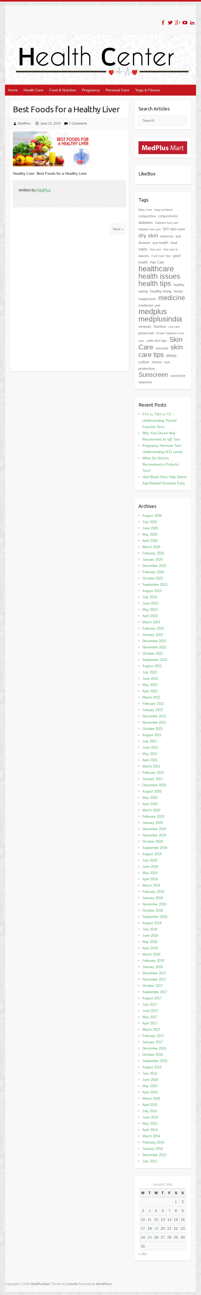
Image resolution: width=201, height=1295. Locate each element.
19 (156, 1228)
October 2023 (152, 578)
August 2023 (151, 591)
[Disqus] (69, 303)
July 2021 (149, 741)
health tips (154, 284)
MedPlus (24, 123)
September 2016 (154, 1061)
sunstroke (177, 376)
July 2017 (149, 1004)
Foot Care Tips (161, 255)
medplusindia (160, 319)
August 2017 (151, 998)
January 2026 (152, 559)
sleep (171, 355)
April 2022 (150, 691)
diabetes (145, 222)
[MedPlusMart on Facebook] (162, 22)
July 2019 (149, 860)
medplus (152, 311)
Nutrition (160, 327)
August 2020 (151, 791)
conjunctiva (147, 216)
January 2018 (152, 967)
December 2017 (154, 973)
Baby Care (145, 209)
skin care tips (160, 350)
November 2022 (154, 647)
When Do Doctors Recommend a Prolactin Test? (160, 464)
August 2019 (151, 854)
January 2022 (152, 710)
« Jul (142, 1254)
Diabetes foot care (166, 222)
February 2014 (153, 1142)
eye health (160, 243)
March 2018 (151, 954)
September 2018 (154, 917)
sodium (143, 362)
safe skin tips (157, 341)
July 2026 (149, 522)
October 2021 (152, 729)
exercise (166, 236)
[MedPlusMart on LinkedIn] (192, 22)
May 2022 (149, 685)
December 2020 (154, 785)
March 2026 (151, 547)
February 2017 (153, 1036)
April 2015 (150, 1105)
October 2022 (152, 653)
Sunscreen (153, 374)
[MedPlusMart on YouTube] (184, 22)
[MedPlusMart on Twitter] (170, 22)
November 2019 (154, 835)
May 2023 (149, 610)
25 (150, 1237)
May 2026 (149, 534)
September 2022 (154, 660)
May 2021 (149, 754)
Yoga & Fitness (147, 90)
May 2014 (149, 1124)
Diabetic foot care (149, 229)
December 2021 (154, 716)
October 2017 (152, 986)
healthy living (160, 291)
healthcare (156, 269)
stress (157, 362)
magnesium (147, 299)
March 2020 (151, 810)
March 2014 (151, 1136)
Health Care (33, 90)
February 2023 (153, 628)
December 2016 (154, 1048)
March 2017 (151, 1030)
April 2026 (150, 541)
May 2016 (149, 1086)
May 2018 (149, 942)
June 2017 (150, 1011)
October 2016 (152, 1055)
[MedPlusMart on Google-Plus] (177, 22)
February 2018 (153, 961)
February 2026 (153, 553)
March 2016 (151, 1098)
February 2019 (153, 892)
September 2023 (154, 585)
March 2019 (151, 885)
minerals (144, 327)
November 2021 (154, 722)
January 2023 (152, 635)
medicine (171, 297)
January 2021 (152, 779)
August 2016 (151, 1067)
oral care (174, 326)
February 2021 (153, 773)
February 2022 (153, 704)
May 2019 (149, 873)
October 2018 (152, 910)
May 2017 (149, 1017)
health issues (159, 276)
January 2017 (152, 1042)
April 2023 (150, 616)
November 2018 (154, 904)
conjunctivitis (168, 216)
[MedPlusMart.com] (162, 144)
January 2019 (152, 898)
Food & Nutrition (62, 90)
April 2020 (150, 804)
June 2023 (150, 603)
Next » (118, 229)
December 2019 (154, 829)
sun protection (154, 365)
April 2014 (150, 1130)
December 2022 (154, 641)
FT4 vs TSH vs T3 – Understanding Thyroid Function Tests (159, 420)
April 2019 (150, 879)
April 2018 (150, 948)
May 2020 (149, 798)
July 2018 (149, 929)
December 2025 (154, 566)
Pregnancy (91, 90)
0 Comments (78, 123)
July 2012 (149, 1161)
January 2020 (152, 823)
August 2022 (151, 666)
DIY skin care (174, 229)
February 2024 (153, 572)
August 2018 (151, 923)
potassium (146, 333)
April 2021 (150, 760)
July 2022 (149, 672)
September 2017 (154, 992)
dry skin (148, 235)
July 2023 (149, 597)
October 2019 (152, 841)
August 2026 (151, 516)
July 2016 (149, 1073)
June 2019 (150, 867)
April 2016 (150, 1092)
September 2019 (154, 848)
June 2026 (150, 528)
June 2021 (150, 747)
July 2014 (149, 1111)
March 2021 (151, 766)
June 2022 (150, 679)
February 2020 (153, 816)
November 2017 (154, 979)
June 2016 (150, 1080)
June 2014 (150, 1117)
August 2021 (151, 735)
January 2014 (152, 1149)
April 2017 (150, 1023)
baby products (163, 209)
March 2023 (151, 622)
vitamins (145, 382)
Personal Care (117, 90)
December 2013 (154, 1155)
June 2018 (150, 935)
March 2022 (151, 697)
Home (13, 90)
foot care (155, 249)
